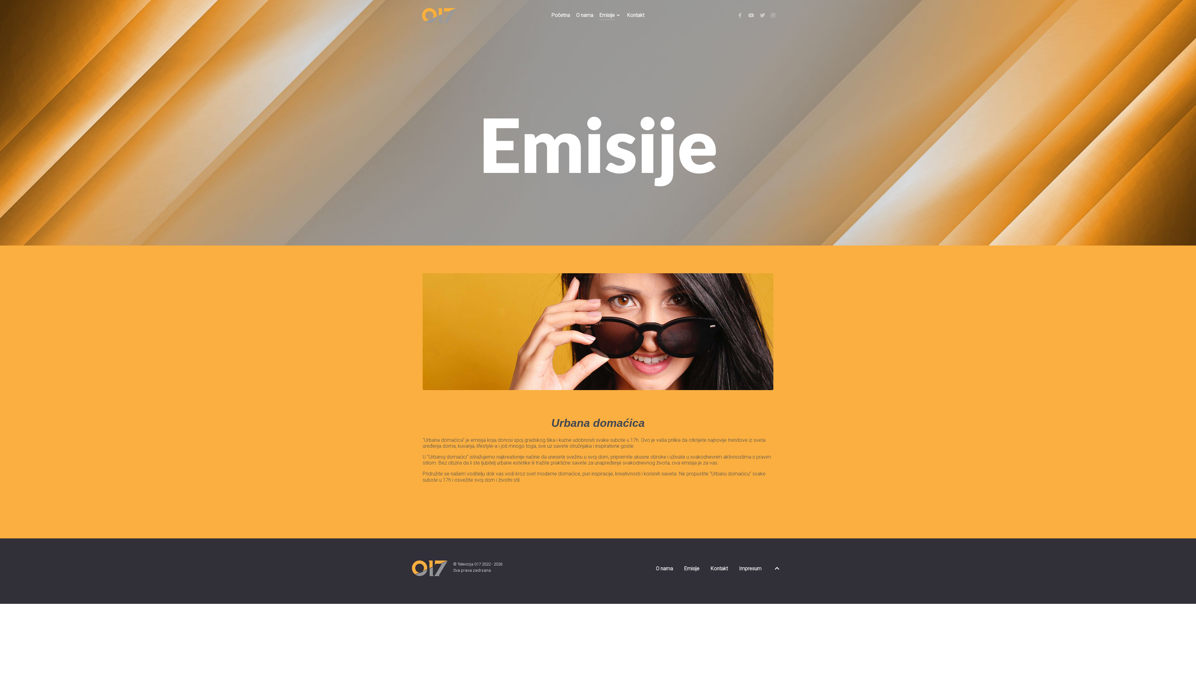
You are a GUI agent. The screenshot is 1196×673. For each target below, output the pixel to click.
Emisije (692, 568)
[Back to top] (777, 568)
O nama (664, 568)
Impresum (750, 568)
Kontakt (719, 568)
